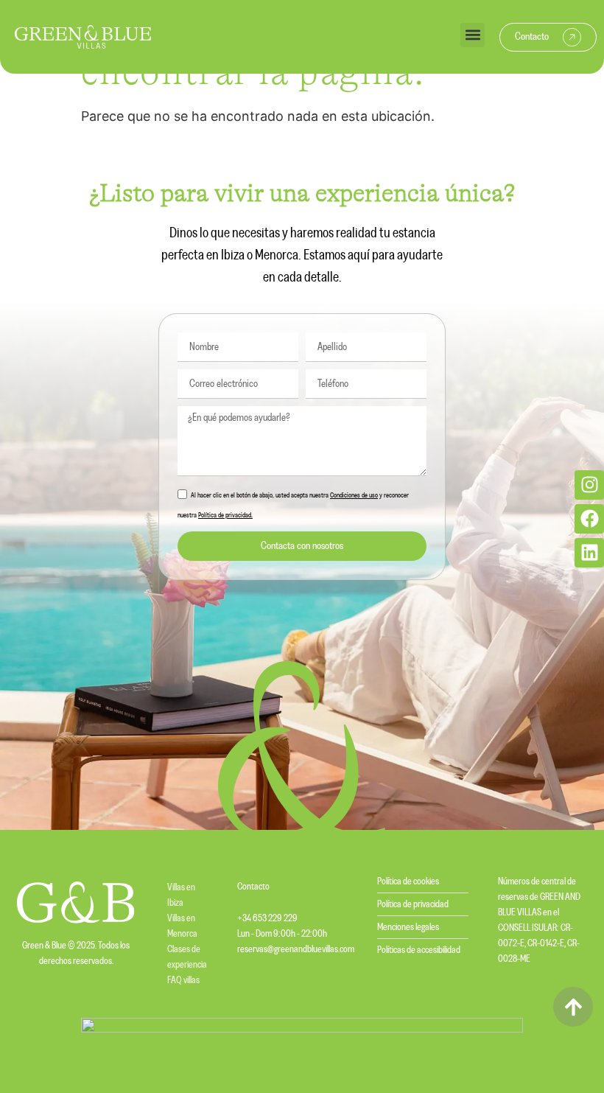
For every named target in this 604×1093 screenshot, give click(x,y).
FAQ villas (183, 980)
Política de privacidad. (225, 515)
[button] (472, 35)
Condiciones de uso (354, 495)
